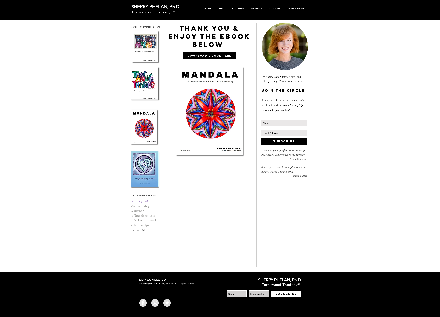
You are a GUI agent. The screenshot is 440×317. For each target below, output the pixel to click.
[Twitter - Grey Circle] (167, 303)
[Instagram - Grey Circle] (155, 303)
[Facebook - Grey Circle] (143, 303)
